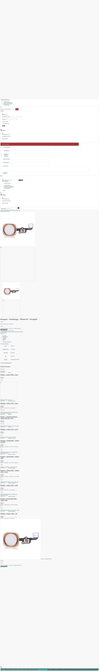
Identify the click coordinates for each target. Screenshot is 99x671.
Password (4, 119)
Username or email (6, 116)
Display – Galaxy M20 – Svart (9, 375)
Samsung (2, 377)
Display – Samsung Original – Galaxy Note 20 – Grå (9, 417)
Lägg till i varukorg (4, 329)
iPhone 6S (18, 210)
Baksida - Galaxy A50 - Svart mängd (7, 407)
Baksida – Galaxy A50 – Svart (9, 403)
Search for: (2, 109)
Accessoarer (6, 156)
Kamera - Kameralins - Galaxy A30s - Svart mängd (9, 476)
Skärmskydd (6, 154)
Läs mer (9, 372)
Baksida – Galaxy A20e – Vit (8, 513)
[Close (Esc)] (0, 666)
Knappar (12, 345)
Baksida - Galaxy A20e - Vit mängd (6, 518)
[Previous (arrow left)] (0, 667)
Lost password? (5, 121)
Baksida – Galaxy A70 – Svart (9, 429)
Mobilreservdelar (7, 147)
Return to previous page (4, 211)
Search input (4, 180)
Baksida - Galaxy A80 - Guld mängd (7, 489)
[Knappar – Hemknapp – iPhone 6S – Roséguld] (20, 558)
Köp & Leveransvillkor (8, 103)
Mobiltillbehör (6, 150)
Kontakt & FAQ (7, 101)
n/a (11, 362)
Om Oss (4, 173)
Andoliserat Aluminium (15, 359)
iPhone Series (13, 210)
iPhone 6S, (4, 332)
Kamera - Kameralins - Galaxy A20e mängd (8, 462)
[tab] (7, 341)
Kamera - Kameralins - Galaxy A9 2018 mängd (9, 446)
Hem (1, 210)
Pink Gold (12, 356)
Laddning (5, 155)
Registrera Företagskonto (8, 102)
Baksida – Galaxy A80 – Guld (9, 485)
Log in (4, 125)
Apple (10, 210)
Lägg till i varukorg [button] (11, 400)
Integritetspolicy (6, 104)
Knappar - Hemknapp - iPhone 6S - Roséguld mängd (10, 328)
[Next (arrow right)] (2, 667)
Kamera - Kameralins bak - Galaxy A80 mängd (9, 504)
